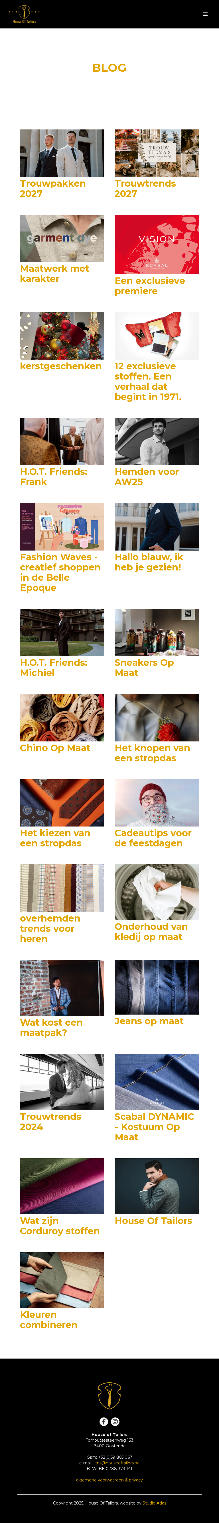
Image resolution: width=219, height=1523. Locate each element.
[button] (205, 14)
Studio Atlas (154, 1503)
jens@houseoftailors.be (117, 1463)
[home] (24, 14)
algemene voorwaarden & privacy (109, 1480)
